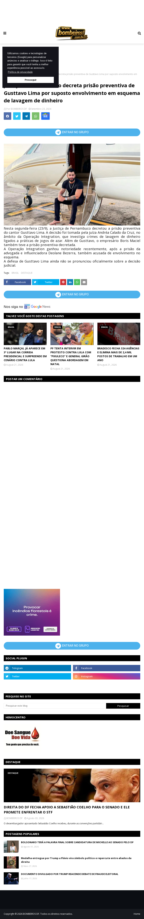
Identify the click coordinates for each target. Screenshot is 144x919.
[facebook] (106, 668)
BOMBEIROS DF (19, 108)
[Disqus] (72, 432)
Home (137, 913)
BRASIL (15, 272)
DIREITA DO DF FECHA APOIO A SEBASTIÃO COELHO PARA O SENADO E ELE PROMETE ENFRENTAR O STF (67, 809)
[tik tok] (106, 684)
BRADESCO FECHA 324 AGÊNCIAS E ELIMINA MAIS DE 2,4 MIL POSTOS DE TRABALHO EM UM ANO (118, 354)
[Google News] (45, 116)
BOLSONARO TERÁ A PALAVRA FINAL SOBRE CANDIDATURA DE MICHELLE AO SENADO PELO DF (77, 842)
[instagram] (106, 676)
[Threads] (37, 684)
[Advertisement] (76, 12)
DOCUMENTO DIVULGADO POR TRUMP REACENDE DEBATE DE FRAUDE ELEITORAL (69, 874)
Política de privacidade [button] (20, 72)
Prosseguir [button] (31, 80)
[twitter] (37, 676)
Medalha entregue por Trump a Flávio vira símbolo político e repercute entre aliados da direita (76, 860)
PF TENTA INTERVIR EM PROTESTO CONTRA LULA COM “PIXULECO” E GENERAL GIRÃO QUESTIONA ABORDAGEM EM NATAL (70, 356)
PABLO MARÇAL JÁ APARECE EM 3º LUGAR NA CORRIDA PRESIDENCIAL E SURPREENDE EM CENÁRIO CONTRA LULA (25, 354)
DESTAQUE (26, 272)
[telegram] (37, 668)
